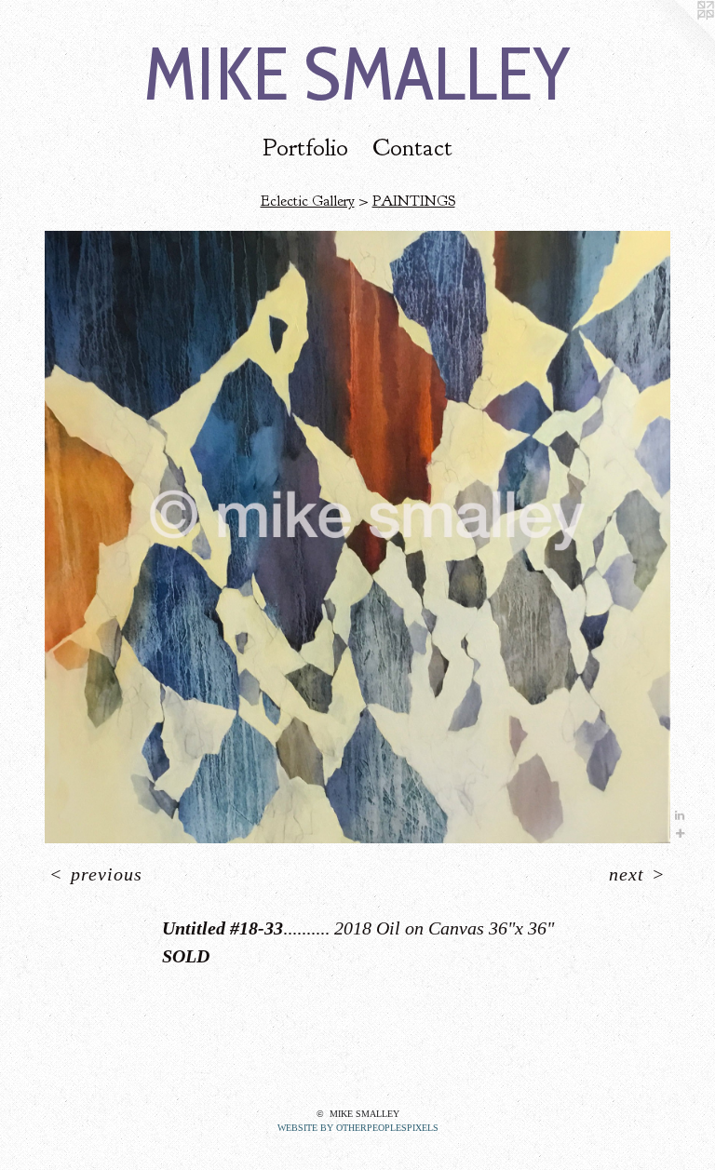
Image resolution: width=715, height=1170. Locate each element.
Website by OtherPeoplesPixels (357, 1128)
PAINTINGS (413, 201)
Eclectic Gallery (308, 201)
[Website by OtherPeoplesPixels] (678, 37)
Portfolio (305, 147)
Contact (412, 147)
